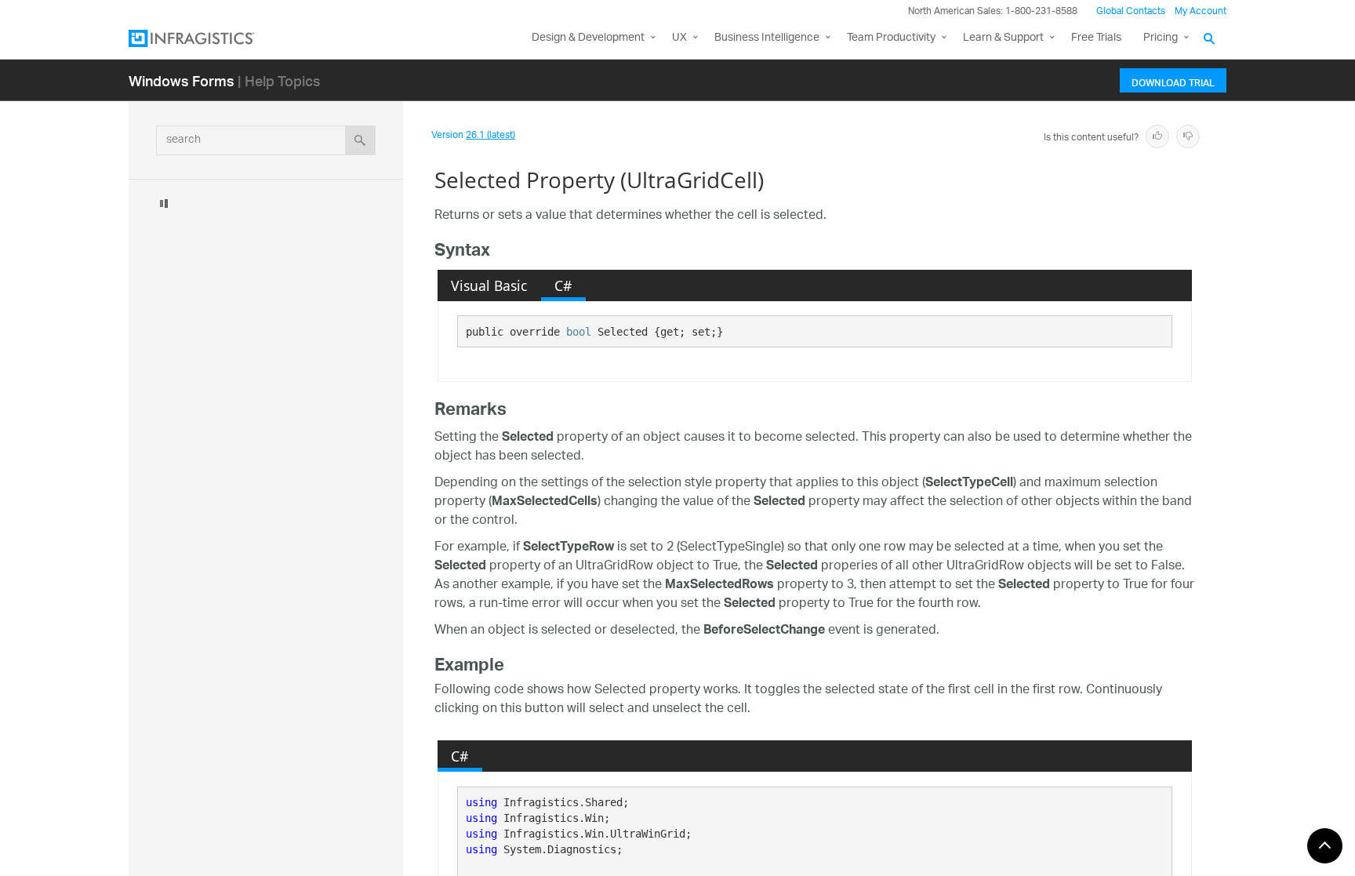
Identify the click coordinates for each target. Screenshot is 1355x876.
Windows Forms (181, 80)
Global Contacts (1130, 11)
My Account (1200, 11)
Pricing (1160, 38)
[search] (360, 140)
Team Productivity (891, 38)
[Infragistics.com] (207, 38)
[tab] (489, 285)
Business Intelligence (766, 38)
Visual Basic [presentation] (489, 285)
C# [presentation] (563, 285)
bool (578, 331)
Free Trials (1096, 38)
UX (679, 38)
